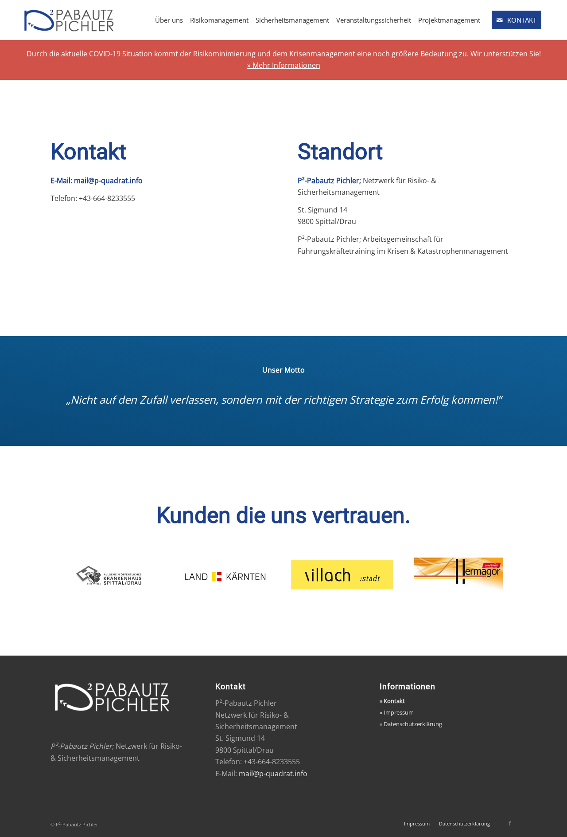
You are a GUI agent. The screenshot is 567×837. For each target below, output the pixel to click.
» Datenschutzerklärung (411, 724)
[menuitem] (168, 20)
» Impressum (397, 712)
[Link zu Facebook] (510, 823)
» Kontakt (392, 701)
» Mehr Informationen (283, 65)
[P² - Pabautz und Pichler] (86, 20)
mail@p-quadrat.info (108, 180)
